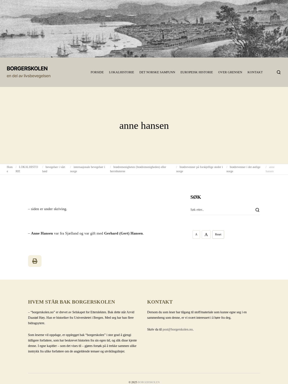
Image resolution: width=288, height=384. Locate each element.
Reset (218, 234)
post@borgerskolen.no (178, 329)
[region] (144, 28)
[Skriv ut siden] (35, 261)
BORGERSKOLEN (149, 382)
